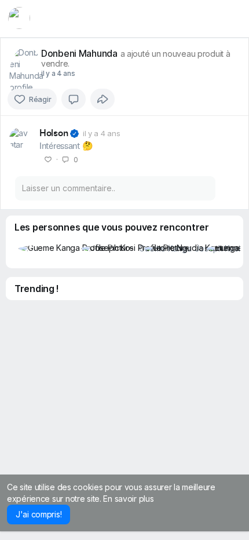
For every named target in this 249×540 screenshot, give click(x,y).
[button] (19, 18)
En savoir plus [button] (128, 498)
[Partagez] (102, 99)
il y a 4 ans (58, 73)
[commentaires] (73, 99)
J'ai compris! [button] (38, 514)
